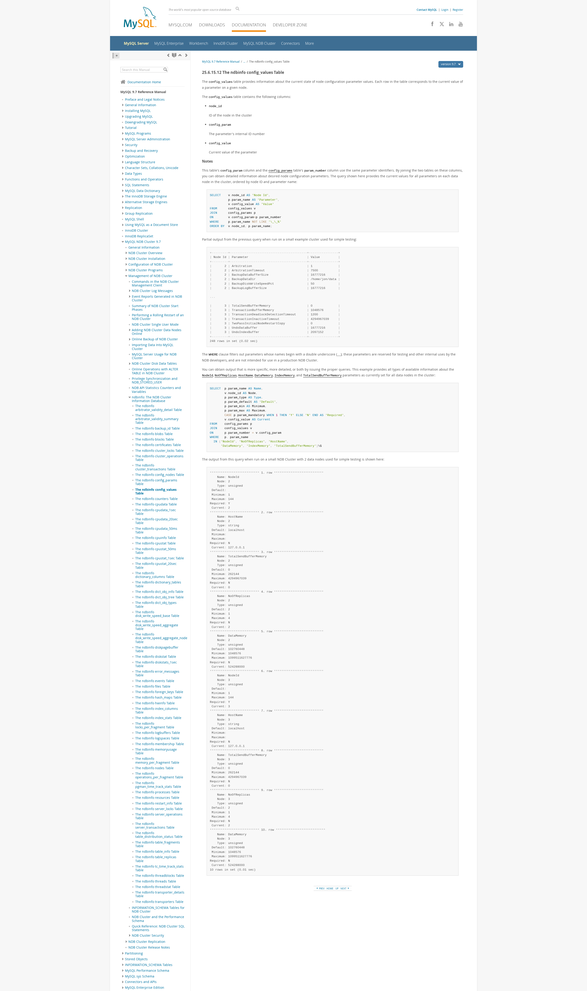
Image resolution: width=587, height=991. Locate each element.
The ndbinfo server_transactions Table (154, 826)
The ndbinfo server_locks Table (159, 809)
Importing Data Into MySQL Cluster (152, 347)
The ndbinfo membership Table (159, 744)
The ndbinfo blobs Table (154, 434)
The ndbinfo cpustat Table (155, 543)
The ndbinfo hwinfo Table (155, 703)
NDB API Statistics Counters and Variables (156, 390)
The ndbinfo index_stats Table (158, 718)
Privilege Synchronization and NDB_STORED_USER (154, 380)
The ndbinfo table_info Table (157, 851)
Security (131, 145)
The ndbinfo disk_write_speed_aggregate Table (156, 625)
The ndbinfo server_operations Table (159, 816)
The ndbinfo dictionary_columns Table (154, 575)
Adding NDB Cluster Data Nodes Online (156, 332)
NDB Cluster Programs (145, 270)
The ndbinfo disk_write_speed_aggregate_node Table (161, 638)
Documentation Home (144, 82)
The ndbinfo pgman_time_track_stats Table (158, 785)
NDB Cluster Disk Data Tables (154, 363)
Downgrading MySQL (141, 122)
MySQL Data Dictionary (142, 191)
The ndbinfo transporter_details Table (159, 894)
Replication (133, 208)
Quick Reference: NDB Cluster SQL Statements (158, 928)
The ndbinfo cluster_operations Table (159, 458)
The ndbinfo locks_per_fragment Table (154, 725)
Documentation (249, 25)
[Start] (174, 55)
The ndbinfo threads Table (155, 881)
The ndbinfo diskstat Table (155, 657)
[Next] (186, 55)
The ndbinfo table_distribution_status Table (159, 835)
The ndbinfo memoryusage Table (156, 751)
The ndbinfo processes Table (157, 792)
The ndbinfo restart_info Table (158, 803)
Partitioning (134, 953)
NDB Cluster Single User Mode (155, 324)
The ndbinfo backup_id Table (157, 428)
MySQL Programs (138, 133)
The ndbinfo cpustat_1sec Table (159, 558)
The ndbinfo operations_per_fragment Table (159, 775)
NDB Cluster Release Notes (149, 947)
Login (444, 9)
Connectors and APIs (141, 982)
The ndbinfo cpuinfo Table (155, 538)
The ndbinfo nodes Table (154, 768)
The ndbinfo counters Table (156, 499)
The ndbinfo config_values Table (156, 491)
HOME (330, 888)
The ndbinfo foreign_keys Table (159, 692)
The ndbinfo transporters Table (159, 902)
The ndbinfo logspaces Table (157, 738)
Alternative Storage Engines (146, 202)
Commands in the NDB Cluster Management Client (155, 283)
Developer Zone (290, 25)
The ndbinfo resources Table (157, 798)
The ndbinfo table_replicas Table (155, 859)
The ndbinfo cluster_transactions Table (155, 467)
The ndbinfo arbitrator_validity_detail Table (158, 408)
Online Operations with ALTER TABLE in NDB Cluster (155, 371)
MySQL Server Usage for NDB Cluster (154, 356)
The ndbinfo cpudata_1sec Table (155, 512)
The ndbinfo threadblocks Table (159, 876)
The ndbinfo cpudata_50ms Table (156, 530)
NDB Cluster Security (148, 935)
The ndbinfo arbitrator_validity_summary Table (156, 419)
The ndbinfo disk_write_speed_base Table (157, 614)
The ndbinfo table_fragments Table (157, 844)
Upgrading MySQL (139, 116)
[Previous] (168, 55)
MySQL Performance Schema (147, 971)
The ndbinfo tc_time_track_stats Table (159, 868)
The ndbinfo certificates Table (158, 445)
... (244, 61)
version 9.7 (448, 64)
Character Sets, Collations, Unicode (151, 168)
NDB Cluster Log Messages (152, 291)
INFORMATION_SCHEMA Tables (148, 965)
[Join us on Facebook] (430, 25)
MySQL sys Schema (139, 976)
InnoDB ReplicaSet (139, 236)
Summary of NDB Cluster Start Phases (155, 308)
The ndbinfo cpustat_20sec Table (156, 565)
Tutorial (131, 128)
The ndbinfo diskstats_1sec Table (156, 664)
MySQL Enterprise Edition (144, 987)
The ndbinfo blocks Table (154, 439)
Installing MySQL (138, 111)
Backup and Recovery (141, 151)
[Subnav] (123, 105)
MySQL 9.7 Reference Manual (221, 61)
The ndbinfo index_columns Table (156, 710)
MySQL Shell (134, 219)
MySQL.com (180, 25)
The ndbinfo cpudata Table (156, 504)
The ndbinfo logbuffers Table (157, 733)
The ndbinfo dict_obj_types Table (156, 604)
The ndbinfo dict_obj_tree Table (159, 597)
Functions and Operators (144, 179)
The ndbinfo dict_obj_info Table (159, 592)
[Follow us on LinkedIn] (449, 25)
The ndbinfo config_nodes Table (159, 475)
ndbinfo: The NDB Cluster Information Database (151, 399)
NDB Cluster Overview (145, 253)
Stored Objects (136, 959)
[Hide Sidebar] (115, 55)
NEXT (344, 888)
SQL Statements (137, 185)
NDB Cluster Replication (146, 942)
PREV (321, 888)
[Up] (180, 55)
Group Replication (139, 213)
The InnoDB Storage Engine (146, 196)
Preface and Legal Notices (145, 99)
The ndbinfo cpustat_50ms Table (155, 551)
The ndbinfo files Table (152, 686)
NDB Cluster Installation (146, 259)
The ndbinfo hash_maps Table (158, 697)
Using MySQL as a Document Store (151, 225)
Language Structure (140, 162)
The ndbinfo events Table (154, 681)
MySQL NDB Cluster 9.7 (143, 242)
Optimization (135, 156)
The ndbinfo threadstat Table (157, 887)
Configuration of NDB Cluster (150, 264)
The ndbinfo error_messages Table (157, 673)
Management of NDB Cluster (150, 276)
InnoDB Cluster (136, 230)
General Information (140, 105)
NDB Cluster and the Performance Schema (158, 919)
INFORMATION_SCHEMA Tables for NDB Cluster (158, 909)
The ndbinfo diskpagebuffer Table (156, 649)
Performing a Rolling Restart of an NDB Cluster (158, 317)
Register (458, 9)
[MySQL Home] (140, 18)
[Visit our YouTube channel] (459, 25)
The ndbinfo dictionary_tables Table (158, 584)
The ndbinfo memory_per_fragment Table (157, 760)
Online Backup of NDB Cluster (155, 339)
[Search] (165, 69)
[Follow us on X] (440, 25)
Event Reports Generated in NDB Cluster (157, 298)
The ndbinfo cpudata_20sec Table (156, 521)
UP (336, 888)
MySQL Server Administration (147, 139)
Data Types (133, 174)
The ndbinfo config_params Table (156, 482)
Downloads (212, 25)
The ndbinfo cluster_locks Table (159, 451)
